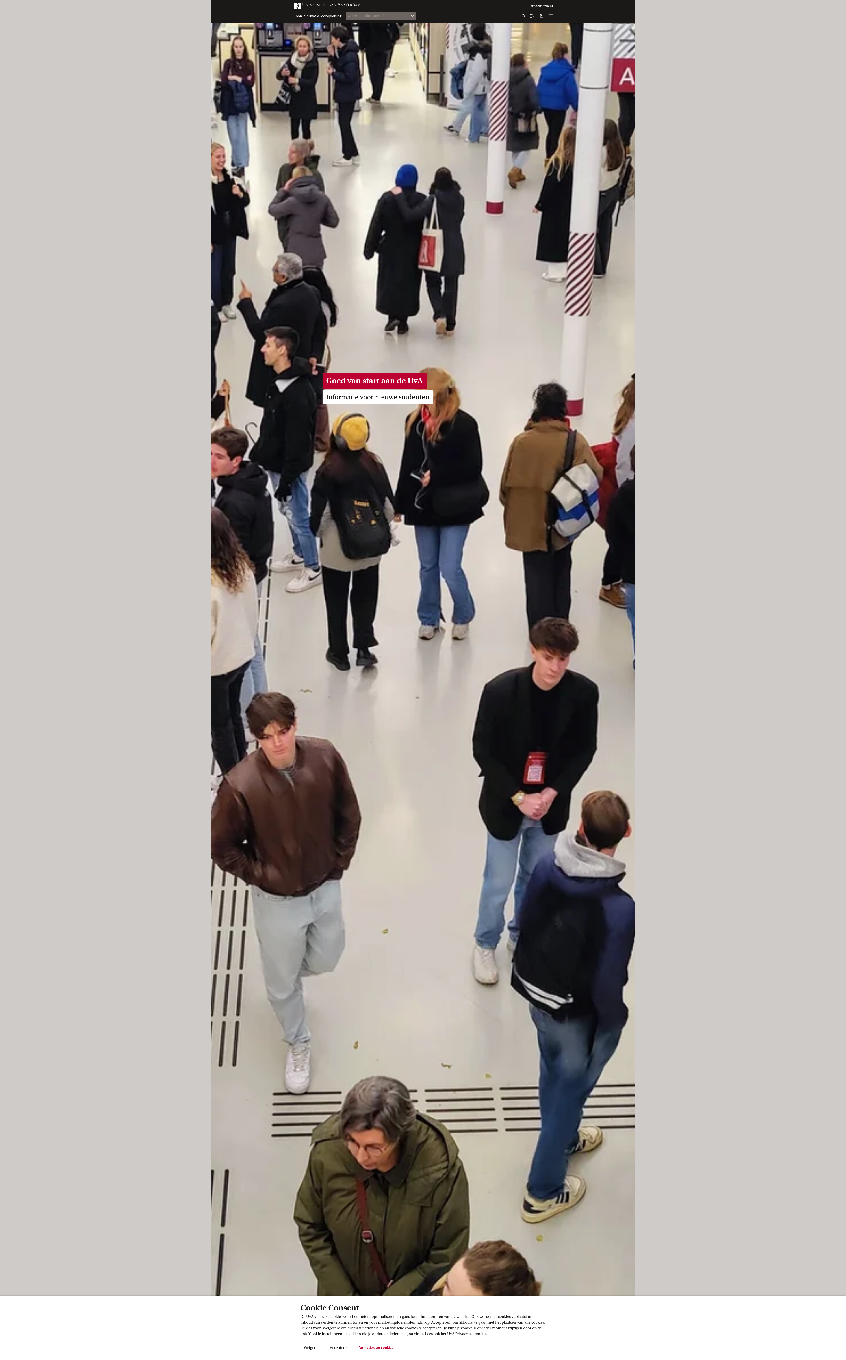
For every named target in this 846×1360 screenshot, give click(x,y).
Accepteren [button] (339, 1347)
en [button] (532, 16)
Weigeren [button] (311, 1347)
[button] (327, 6)
